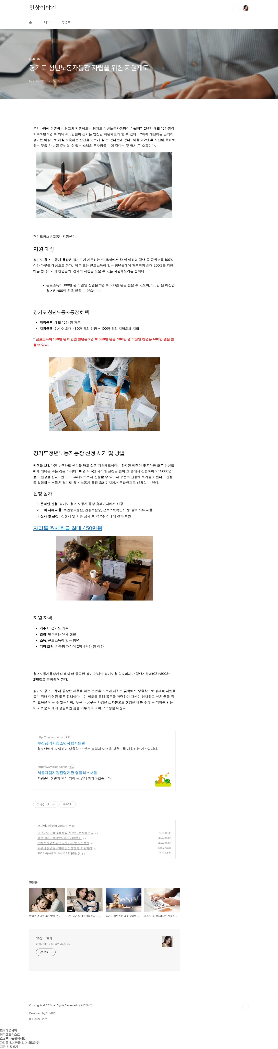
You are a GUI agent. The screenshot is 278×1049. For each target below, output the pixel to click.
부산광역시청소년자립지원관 (61, 743)
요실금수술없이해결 (13, 1039)
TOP (245, 1007)
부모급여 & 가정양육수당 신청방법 (59, 838)
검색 (236, 8)
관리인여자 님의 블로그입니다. (53, 943)
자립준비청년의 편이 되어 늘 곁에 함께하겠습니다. (74, 778)
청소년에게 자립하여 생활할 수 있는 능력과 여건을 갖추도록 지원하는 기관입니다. (97, 749)
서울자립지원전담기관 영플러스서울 (67, 772)
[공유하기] (48, 804)
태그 (47, 22)
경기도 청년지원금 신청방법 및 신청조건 (63, 843)
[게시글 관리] (53, 804)
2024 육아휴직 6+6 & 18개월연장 (59, 853)
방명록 (66, 22)
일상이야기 (42, 8)
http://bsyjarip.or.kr (50, 737)
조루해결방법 (8, 1030)
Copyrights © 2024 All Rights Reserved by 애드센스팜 (60, 1005)
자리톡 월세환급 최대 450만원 (67, 528)
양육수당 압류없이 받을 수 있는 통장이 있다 (65, 833)
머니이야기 (44, 825)
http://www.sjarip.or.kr (52, 766)
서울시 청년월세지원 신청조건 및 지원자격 (64, 848)
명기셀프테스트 (10, 1035)
